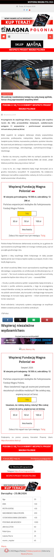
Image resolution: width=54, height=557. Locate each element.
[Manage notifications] (7, 550)
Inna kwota (27, 229)
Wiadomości (7, 94)
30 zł (15, 221)
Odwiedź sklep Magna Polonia (27, 44)
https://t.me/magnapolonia (25, 471)
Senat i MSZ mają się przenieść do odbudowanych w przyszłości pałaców (11, 458)
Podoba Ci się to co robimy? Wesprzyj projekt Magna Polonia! (27, 107)
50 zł (26, 221)
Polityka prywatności (33, 551)
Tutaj (43, 235)
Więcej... (4, 546)
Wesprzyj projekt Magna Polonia (27, 49)
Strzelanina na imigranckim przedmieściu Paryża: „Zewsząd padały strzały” (40, 458)
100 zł (38, 221)
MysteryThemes (27, 554)
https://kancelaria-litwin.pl (11, 440)
